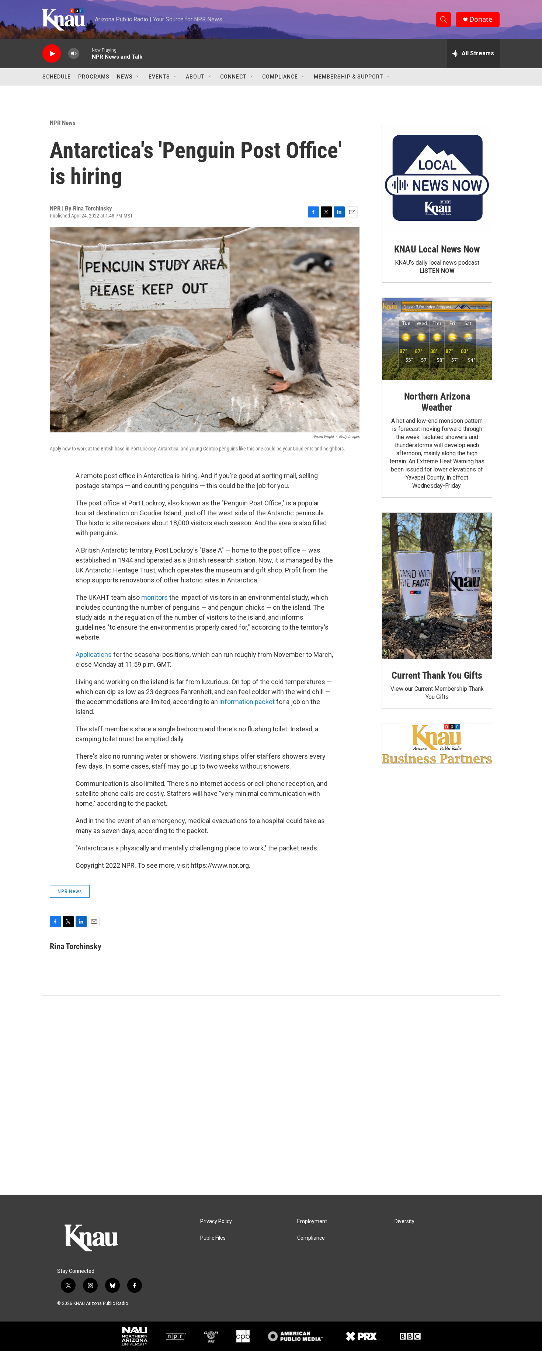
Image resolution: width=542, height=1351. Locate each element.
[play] (52, 53)
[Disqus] (271, 1095)
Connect (233, 77)
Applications (94, 654)
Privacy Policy (216, 1221)
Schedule (56, 77)
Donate (480, 19)
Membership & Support (348, 77)
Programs (94, 77)
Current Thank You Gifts (437, 675)
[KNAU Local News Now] (437, 178)
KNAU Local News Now (437, 249)
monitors (154, 597)
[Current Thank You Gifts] (437, 586)
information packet (247, 702)
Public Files (213, 1238)
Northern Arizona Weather (437, 402)
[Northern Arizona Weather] (437, 339)
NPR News (63, 122)
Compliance (280, 77)
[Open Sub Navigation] (138, 77)
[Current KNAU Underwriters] (437, 743)
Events (159, 77)
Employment (312, 1221)
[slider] (85, 53)
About (195, 77)
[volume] (73, 53)
